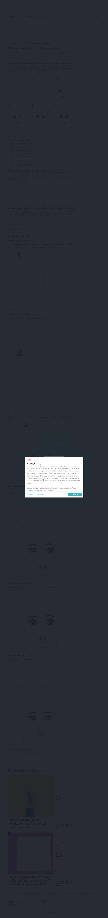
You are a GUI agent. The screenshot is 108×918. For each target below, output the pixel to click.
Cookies (36, 490)
